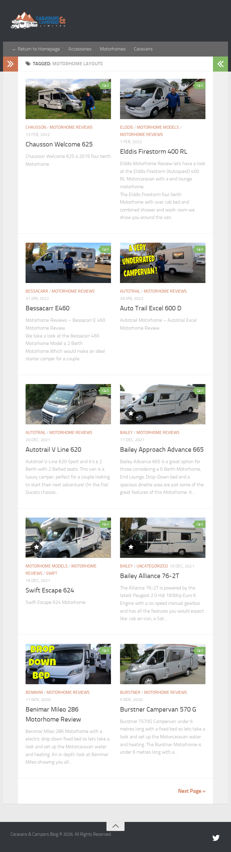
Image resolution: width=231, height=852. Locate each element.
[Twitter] (216, 838)
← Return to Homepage (36, 49)
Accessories (79, 49)
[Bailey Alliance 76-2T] (162, 538)
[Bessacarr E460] (68, 263)
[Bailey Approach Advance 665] (162, 404)
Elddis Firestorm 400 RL (153, 151)
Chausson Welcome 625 (59, 144)
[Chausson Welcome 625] (68, 99)
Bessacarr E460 (47, 308)
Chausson (36, 127)
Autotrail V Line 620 (53, 450)
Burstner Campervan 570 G (158, 709)
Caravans (143, 49)
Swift (51, 573)
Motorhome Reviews (71, 127)
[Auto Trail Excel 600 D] (162, 263)
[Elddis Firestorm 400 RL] (162, 99)
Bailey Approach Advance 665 (162, 450)
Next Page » (191, 791)
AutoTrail (130, 291)
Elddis (126, 127)
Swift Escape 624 (50, 590)
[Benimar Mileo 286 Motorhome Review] (68, 664)
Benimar (34, 692)
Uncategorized (152, 566)
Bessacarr (37, 291)
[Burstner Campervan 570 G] (162, 664)
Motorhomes (112, 49)
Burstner (130, 692)
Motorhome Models (158, 127)
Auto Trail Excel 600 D (150, 308)
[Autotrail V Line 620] (68, 404)
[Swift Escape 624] (68, 538)
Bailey (126, 432)
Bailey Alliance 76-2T (149, 576)
